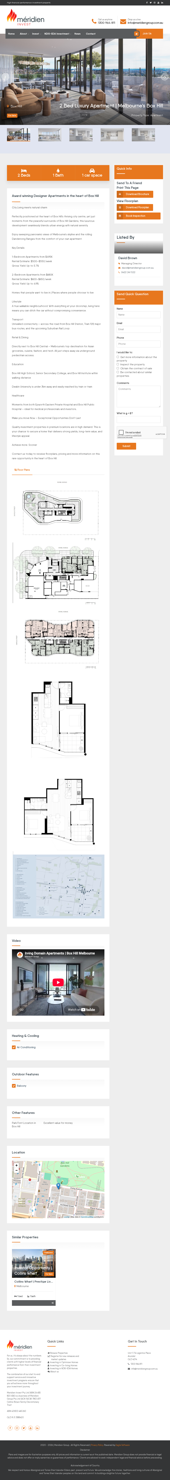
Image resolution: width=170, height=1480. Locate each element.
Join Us (147, 33)
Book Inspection (135, 215)
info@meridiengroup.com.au (145, 22)
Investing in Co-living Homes (63, 1365)
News (78, 33)
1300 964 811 (106, 22)
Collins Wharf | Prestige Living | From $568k (43, 1281)
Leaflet (66, 1216)
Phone (120, 337)
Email (119, 323)
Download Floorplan (137, 207)
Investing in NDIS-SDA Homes (63, 1368)
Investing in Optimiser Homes (63, 1362)
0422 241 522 (128, 272)
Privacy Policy (97, 1445)
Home (11, 33)
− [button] (16, 1170)
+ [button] (16, 1165)
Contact (91, 33)
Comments (123, 383)
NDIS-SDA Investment (56, 33)
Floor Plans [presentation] (23, 469)
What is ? (125, 413)
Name (120, 308)
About (23, 33)
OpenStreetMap (87, 1216)
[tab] (22, 470)
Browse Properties (59, 1353)
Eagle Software (123, 1445)
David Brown (127, 258)
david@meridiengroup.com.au (138, 267)
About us (54, 1371)
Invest (35, 33)
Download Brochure (137, 194)
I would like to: (125, 352)
